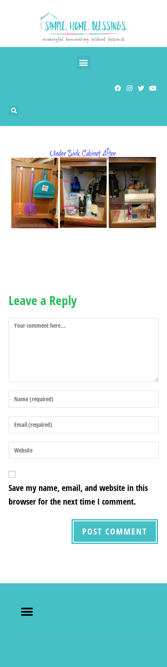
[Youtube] (152, 88)
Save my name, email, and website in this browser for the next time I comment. (78, 494)
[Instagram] (129, 88)
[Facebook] (118, 88)
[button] (84, 63)
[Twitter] (141, 88)
